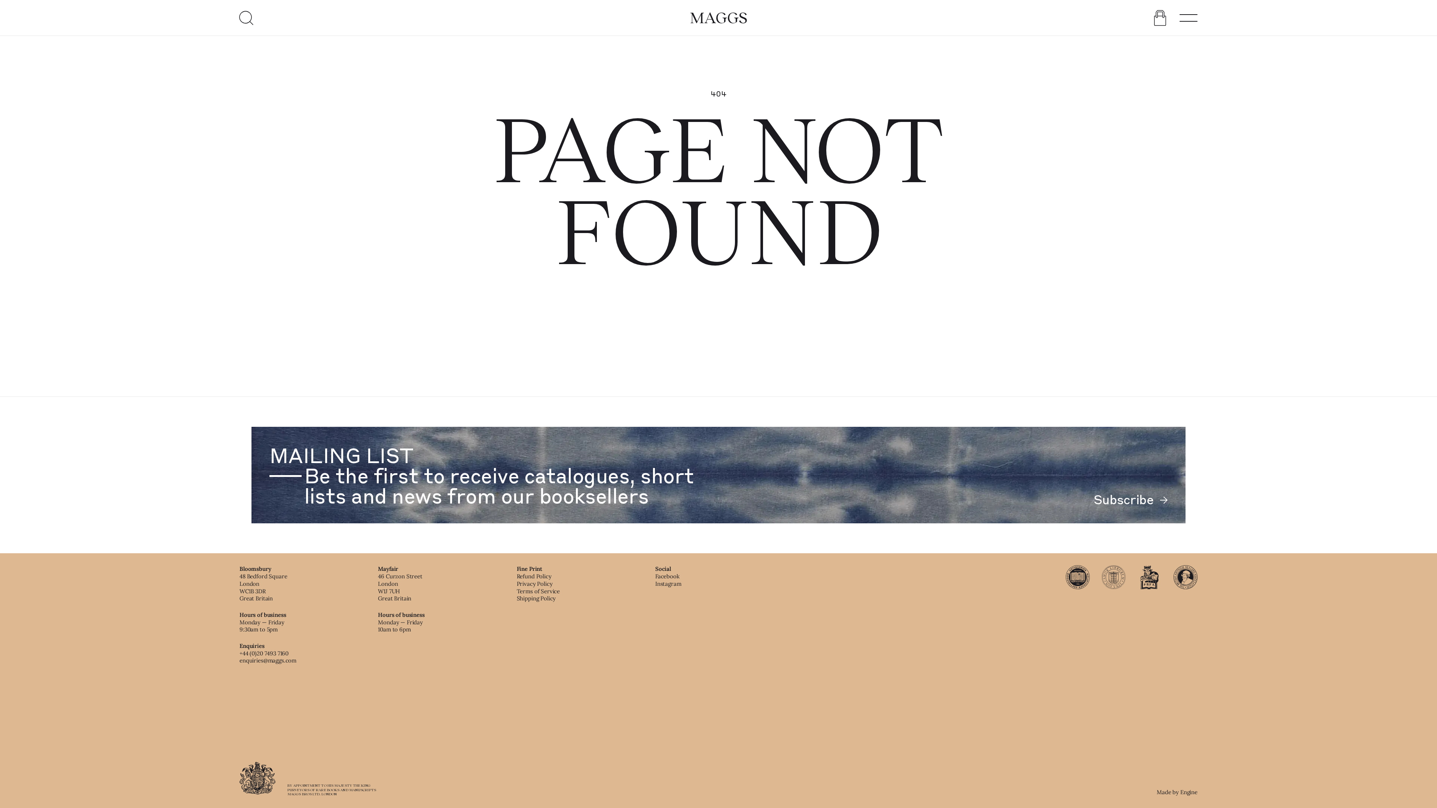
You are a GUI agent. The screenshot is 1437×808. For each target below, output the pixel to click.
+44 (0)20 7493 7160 (264, 653)
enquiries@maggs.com (268, 660)
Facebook (667, 576)
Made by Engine (1177, 792)
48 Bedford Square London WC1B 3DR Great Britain (263, 587)
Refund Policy (534, 576)
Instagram (668, 583)
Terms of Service (538, 591)
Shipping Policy (536, 598)
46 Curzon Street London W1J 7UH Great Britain (400, 587)
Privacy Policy (535, 583)
